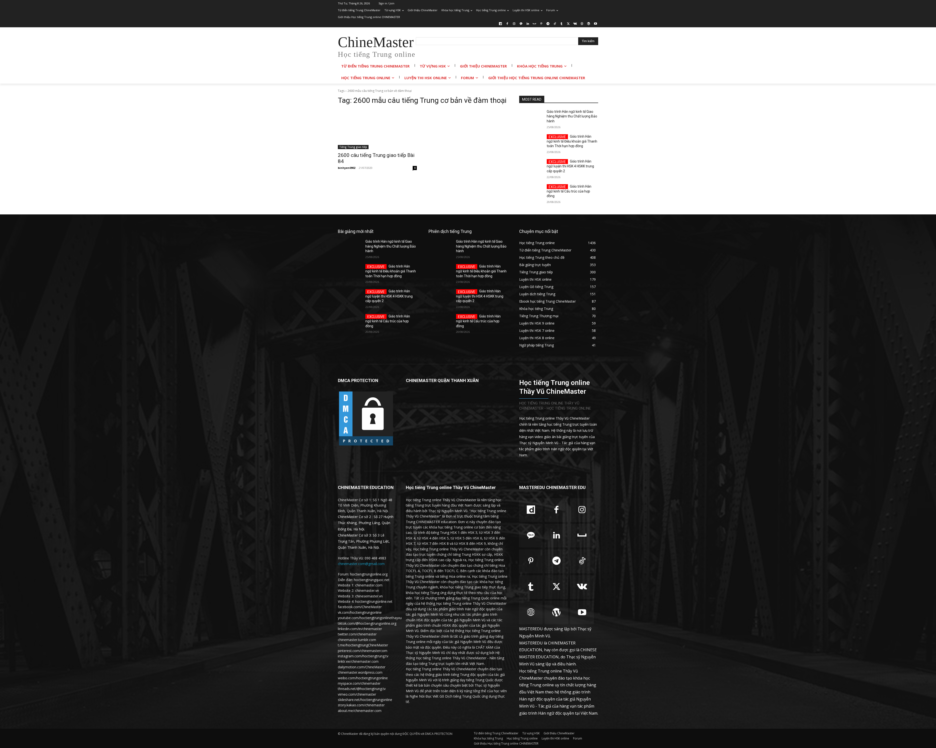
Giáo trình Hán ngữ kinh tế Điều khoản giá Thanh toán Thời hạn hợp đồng (572, 141)
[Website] (582, 24)
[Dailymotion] (500, 24)
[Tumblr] (561, 24)
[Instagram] (514, 24)
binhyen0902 (346, 168)
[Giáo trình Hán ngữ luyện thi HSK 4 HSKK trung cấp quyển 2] (531, 167)
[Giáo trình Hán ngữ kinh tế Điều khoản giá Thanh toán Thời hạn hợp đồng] (531, 142)
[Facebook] (507, 24)
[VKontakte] (575, 24)
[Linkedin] (527, 24)
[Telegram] (548, 24)
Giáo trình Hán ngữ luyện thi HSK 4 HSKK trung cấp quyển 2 (570, 166)
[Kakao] (521, 24)
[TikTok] (554, 24)
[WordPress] (588, 24)
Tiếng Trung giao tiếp (353, 147)
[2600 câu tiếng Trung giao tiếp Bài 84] (377, 129)
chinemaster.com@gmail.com (361, 563)
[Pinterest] (541, 24)
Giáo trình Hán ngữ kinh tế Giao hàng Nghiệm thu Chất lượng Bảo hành (572, 116)
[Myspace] (534, 24)
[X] (568, 24)
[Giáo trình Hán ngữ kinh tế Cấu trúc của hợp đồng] (531, 192)
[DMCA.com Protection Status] (366, 445)
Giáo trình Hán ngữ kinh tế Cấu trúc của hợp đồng (569, 191)
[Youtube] (595, 24)
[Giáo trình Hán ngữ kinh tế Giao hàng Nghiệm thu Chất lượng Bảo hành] (531, 117)
